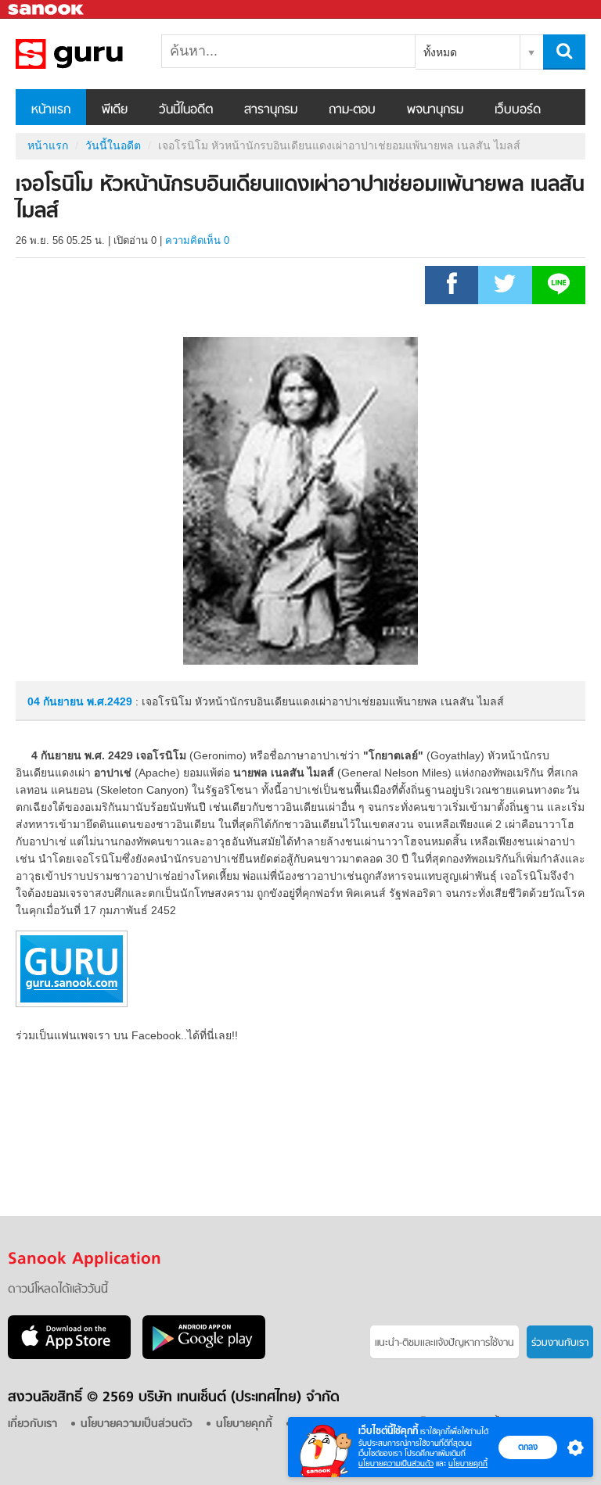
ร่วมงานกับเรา (559, 1343)
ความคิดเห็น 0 (197, 240)
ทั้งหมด (440, 52)
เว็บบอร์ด (518, 110)
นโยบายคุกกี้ (468, 1463)
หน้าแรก (50, 110)
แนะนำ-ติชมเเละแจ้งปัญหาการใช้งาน (444, 1343)
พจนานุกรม (435, 110)
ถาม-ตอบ (352, 110)
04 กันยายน (57, 701)
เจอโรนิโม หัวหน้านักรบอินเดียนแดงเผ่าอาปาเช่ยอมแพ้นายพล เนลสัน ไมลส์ (98, 54)
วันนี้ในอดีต (186, 110)
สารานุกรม (270, 110)
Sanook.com (47, 10)
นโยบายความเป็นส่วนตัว (396, 1463)
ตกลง (528, 1446)
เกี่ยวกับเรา (32, 1424)
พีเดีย (115, 110)
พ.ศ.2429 (109, 701)
